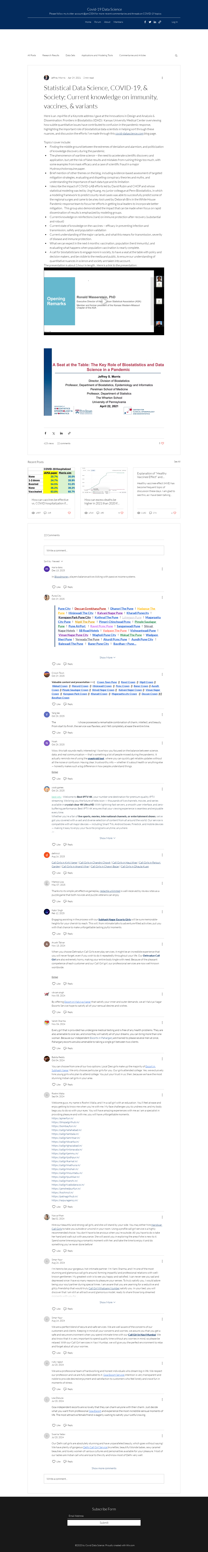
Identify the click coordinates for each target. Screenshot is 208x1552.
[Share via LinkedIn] (61, 433)
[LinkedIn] (154, 22)
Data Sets (70, 55)
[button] (176, 55)
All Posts (32, 55)
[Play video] (104, 301)
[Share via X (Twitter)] (53, 433)
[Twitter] (150, 22)
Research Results (50, 55)
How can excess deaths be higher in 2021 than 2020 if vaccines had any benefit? (100, 501)
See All (177, 461)
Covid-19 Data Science (104, 9)
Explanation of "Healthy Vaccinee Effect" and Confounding (152, 475)
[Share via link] (69, 433)
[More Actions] (162, 569)
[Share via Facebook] (45, 433)
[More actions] (162, 78)
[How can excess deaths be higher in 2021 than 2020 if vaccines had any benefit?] (104, 481)
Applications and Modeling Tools (97, 55)
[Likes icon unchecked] (54, 587)
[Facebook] (145, 22)
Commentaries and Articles (132, 55)
